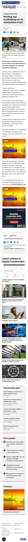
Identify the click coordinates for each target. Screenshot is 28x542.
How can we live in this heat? (12, 512)
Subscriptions (19, 523)
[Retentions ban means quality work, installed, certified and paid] (14, 352)
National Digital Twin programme (14, 238)
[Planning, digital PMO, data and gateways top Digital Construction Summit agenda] (14, 330)
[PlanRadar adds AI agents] (14, 312)
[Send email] (18, 32)
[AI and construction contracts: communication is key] (14, 371)
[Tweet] (8, 32)
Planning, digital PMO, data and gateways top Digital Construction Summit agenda (15, 459)
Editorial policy (19, 533)
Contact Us (18, 529)
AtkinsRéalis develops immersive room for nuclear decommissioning (14, 467)
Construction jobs (12, 388)
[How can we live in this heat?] (14, 499)
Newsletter (6, 523)
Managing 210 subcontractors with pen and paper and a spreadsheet (15, 475)
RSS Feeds (17, 525)
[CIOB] (20, 539)
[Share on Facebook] (5, 32)
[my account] (18, 7)
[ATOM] (8, 539)
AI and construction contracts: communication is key (15, 451)
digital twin (12, 235)
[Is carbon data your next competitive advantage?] (14, 271)
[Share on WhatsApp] (14, 32)
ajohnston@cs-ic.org (19, 184)
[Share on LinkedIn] (11, 32)
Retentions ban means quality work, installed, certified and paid (15, 444)
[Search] (21, 7)
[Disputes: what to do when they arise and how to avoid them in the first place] (14, 291)
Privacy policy (7, 533)
